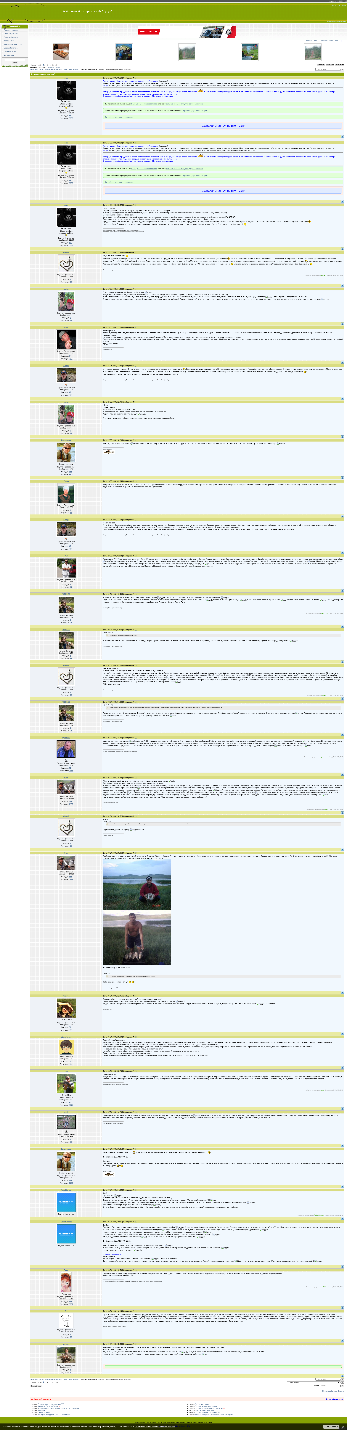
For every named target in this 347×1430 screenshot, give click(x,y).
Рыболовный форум (36, 69)
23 (135, 1071)
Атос (66, 778)
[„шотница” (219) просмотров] (61, 60)
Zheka (66, 481)
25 (135, 1149)
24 (135, 1112)
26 (135, 1190)
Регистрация (341, 5)
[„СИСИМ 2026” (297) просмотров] (124, 60)
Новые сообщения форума (336, 21)
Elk (66, 1311)
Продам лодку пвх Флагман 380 (51, 1404)
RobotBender (66, 1190)
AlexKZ (66, 252)
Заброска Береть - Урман (48, 1406)
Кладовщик (66, 440)
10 (135, 481)
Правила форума (326, 40)
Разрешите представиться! (89, 69)
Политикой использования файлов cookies (155, 1427)
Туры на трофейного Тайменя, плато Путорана (214, 1414)
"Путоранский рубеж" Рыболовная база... (55, 1414)
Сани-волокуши (44, 1412)
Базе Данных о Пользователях (144, 104)
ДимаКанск (66, 1037)
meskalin (57, 67)
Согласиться (331, 1427)
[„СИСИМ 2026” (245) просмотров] (250, 60)
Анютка (66, 996)
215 (53, 65)
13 (135, 594)
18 (135, 778)
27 (135, 1222)
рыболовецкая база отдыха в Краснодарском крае (58, 1408)
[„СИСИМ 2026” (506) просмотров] (187, 60)
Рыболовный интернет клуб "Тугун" (87, 11)
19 (135, 816)
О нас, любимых (74, 69)
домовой (66, 738)
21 (135, 996)
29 (135, 1311)
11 (135, 520)
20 (135, 853)
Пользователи (311, 40)
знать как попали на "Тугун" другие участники (184, 104)
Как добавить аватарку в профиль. (119, 117)
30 (135, 1344)
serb (66, 78)
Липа (66, 1270)
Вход (334, 5)
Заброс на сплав (202, 1404)
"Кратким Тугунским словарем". (196, 110)
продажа (41, 1410)
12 (135, 556)
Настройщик (50, 67)
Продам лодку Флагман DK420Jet (209, 1408)
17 (135, 738)
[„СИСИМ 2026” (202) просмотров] (313, 60)
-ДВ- (66, 327)
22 (135, 1037)
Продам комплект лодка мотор (207, 1412)
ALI (66, 556)
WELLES (66, 594)
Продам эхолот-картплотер (206, 1406)
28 (135, 1270)
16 (135, 702)
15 (135, 665)
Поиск (337, 40)
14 (135, 630)
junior (66, 289)
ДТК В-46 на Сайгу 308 (204, 1410)
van (66, 1071)
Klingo (66, 366)
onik (66, 1112)
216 (56, 65)
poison (66, 1344)
